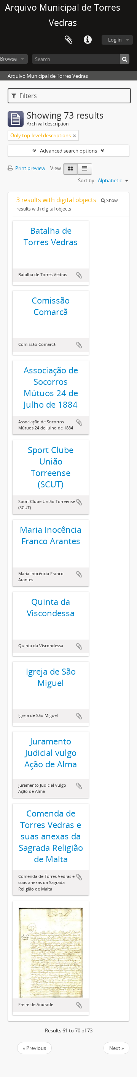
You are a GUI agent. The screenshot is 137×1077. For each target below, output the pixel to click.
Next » (116, 1048)
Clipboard (68, 40)
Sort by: (87, 180)
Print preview (29, 168)
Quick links (87, 40)
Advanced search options (68, 150)
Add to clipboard (79, 275)
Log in (115, 39)
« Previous (34, 1048)
